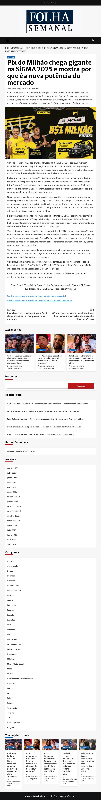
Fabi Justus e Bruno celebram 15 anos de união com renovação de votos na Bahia (41, 434)
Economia (11, 600)
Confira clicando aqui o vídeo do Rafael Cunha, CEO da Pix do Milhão (39, 300)
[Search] (93, 40)
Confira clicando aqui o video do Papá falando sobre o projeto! (36, 295)
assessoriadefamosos (16, 89)
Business (11, 576)
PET (9, 693)
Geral (53, 3)
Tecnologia (12, 708)
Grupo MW (12, 639)
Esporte (10, 615)
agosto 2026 (12, 468)
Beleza (10, 571)
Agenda (10, 561)
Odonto (10, 688)
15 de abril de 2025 (33, 89)
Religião (10, 698)
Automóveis (12, 566)
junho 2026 (12, 478)
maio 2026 (11, 482)
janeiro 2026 (12, 501)
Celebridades (13, 585)
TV (8, 718)
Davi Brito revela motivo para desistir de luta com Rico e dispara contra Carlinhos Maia (44, 427)
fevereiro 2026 (13, 497)
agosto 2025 (12, 525)
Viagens (10, 727)
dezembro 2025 (14, 506)
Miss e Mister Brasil (15, 664)
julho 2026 (11, 473)
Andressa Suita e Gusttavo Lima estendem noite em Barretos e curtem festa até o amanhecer (19, 359)
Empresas (11, 610)
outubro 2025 (13, 516)
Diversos (11, 595)
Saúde (9, 703)
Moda (9, 669)
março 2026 (12, 492)
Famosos (11, 57)
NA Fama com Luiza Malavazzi (20, 678)
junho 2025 (12, 535)
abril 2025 (11, 544)
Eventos (10, 625)
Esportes (11, 620)
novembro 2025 (14, 511)
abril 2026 (11, 487)
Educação (11, 605)
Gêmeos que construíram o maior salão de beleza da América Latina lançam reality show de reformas (73, 315)
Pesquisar (11, 376)
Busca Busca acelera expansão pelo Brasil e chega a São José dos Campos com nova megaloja (28, 315)
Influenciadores (14, 644)
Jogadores (11, 654)
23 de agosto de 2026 (16, 368)
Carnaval (11, 581)
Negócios (11, 683)
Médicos (11, 659)
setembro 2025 (13, 520)
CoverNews (58, 796)
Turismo (10, 713)
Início (46, 3)
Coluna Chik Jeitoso (15, 590)
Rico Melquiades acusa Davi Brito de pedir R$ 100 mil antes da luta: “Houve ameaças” (50, 359)
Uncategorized (13, 722)
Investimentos (13, 649)
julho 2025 (11, 530)
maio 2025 (11, 540)
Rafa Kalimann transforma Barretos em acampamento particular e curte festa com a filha (81, 359)
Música (10, 674)
